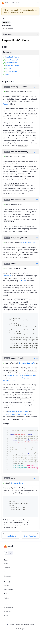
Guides (6, 563)
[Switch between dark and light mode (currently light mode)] (8, 553)
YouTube (6, 598)
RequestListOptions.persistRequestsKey (21, 375)
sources (8, 68)
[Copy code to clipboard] (35, 315)
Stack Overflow (8, 590)
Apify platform (8, 607)
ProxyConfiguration (28, 242)
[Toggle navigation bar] (37, 3)
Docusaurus (7, 611)
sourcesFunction (11, 71)
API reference (8, 572)
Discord (6, 585)
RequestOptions (9, 380)
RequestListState (17, 483)
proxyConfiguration (12, 65)
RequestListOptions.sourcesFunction (16, 414)
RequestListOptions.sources (18, 412)
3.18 (21, 13)
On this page (7, 34)
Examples (7, 567)
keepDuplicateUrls (12, 57)
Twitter (6, 594)
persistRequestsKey (12, 60)
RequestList (7, 276)
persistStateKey (11, 63)
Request (6, 104)
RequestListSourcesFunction (29, 363)
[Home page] (3, 18)
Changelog (7, 576)
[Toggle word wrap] (31, 315)
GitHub (6, 616)
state (7, 74)
